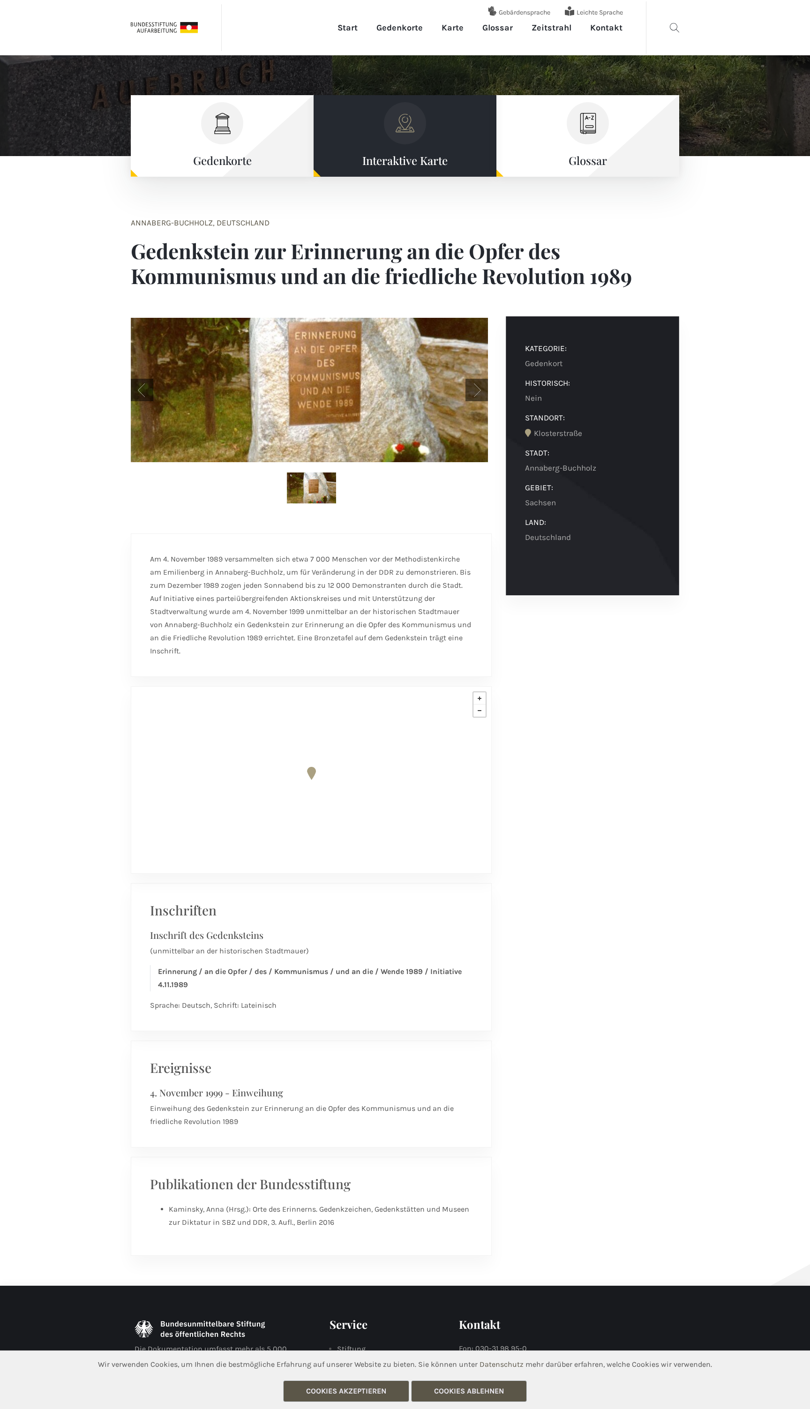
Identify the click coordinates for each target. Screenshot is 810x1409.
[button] (142, 390)
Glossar (497, 27)
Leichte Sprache (600, 12)
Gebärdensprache (524, 12)
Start (348, 27)
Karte (453, 27)
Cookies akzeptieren (346, 1391)
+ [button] (479, 698)
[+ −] (311, 780)
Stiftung (351, 1348)
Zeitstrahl (551, 27)
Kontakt (606, 27)
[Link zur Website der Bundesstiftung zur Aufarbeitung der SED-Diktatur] (164, 26)
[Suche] (674, 27)
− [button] (479, 710)
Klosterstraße (558, 433)
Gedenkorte (399, 27)
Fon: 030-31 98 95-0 (493, 1348)
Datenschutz (502, 1364)
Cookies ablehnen (469, 1391)
